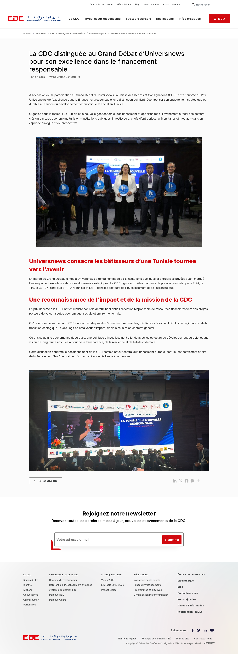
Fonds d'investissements (148, 584)
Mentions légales (127, 638)
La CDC (74, 18)
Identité (27, 584)
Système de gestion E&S (63, 589)
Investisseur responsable (103, 18)
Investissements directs (147, 580)
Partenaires (29, 604)
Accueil (27, 33)
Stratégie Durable (138, 18)
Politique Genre (57, 599)
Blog (137, 4)
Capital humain (31, 599)
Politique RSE (56, 594)
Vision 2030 (107, 580)
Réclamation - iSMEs (190, 611)
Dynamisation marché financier (151, 594)
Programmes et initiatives (148, 589)
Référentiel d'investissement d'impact (70, 584)
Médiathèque (124, 4)
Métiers (27, 589)
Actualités (41, 33)
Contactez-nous (171, 4)
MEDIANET (209, 643)
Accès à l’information (190, 605)
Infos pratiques (190, 18)
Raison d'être (30, 580)
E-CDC (222, 18)
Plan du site (182, 638)
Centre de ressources (101, 4)
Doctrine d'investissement (63, 580)
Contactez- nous (187, 593)
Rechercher (193, 4)
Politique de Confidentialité (156, 638)
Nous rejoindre (151, 4)
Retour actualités (48, 480)
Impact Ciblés (109, 589)
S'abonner (172, 539)
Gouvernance (30, 594)
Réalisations (165, 18)
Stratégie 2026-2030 (112, 584)
